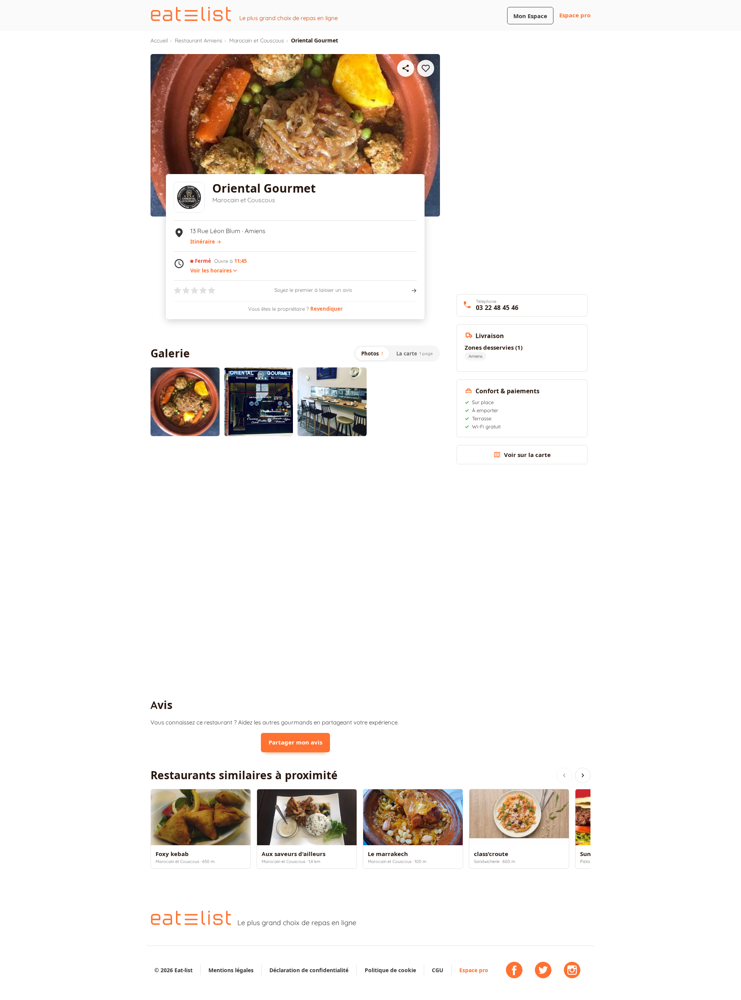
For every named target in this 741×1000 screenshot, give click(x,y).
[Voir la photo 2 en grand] (258, 402)
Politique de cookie (390, 970)
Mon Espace (530, 16)
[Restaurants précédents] (564, 775)
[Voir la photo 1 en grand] (185, 402)
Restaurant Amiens (198, 40)
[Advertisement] (295, 506)
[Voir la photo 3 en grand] (332, 402)
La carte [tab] (414, 353)
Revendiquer (326, 309)
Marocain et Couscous (256, 40)
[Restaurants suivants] (582, 775)
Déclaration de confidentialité (309, 970)
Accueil (159, 40)
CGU (437, 970)
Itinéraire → (205, 242)
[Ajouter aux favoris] (425, 68)
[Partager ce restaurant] (405, 68)
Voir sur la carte (527, 455)
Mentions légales (231, 970)
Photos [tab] (372, 353)
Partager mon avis (295, 742)
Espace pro (574, 15)
